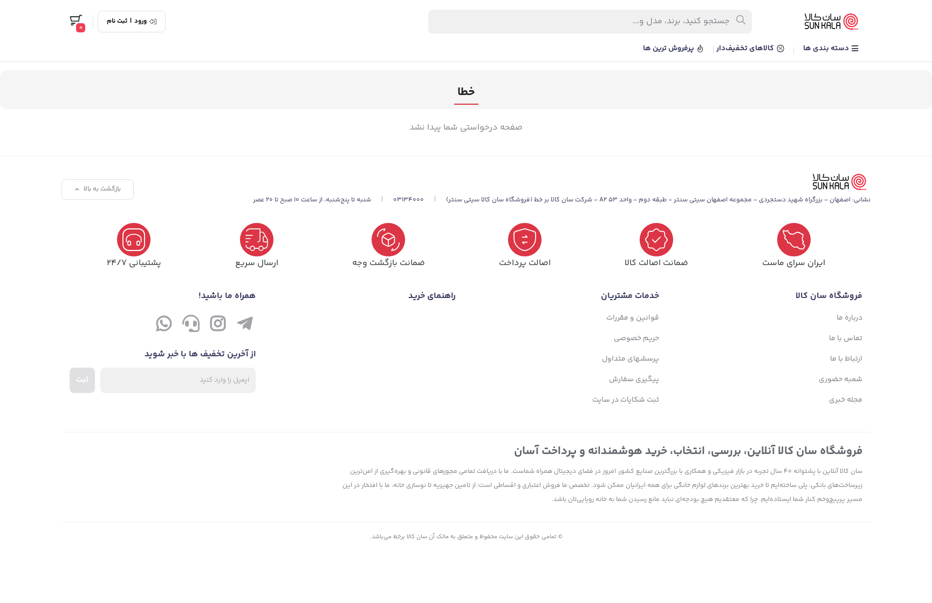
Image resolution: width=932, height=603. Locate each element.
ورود (140, 21)
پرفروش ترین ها (669, 49)
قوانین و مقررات (632, 318)
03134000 (408, 200)
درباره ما (849, 318)
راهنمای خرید (432, 296)
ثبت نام (117, 21)
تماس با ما (845, 338)
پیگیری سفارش (634, 379)
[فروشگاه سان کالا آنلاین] (562, 182)
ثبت (82, 380)
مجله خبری (845, 400)
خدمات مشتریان (630, 296)
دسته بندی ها (827, 49)
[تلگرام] (245, 326)
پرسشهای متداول (630, 359)
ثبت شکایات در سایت (625, 400)
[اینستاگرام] (218, 326)
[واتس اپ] (164, 326)
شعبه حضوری (840, 379)
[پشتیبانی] (191, 326)
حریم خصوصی (636, 338)
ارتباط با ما (846, 359)
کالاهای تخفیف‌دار (746, 49)
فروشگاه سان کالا (829, 296)
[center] (741, 21)
